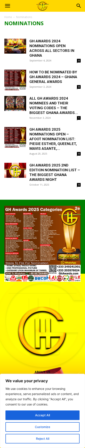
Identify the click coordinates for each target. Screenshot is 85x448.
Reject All (42, 438)
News (9, 31)
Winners (47, 31)
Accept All (42, 415)
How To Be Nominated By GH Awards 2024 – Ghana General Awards (53, 77)
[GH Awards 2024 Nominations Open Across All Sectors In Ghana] (15, 46)
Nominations (27, 31)
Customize (42, 427)
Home (8, 17)
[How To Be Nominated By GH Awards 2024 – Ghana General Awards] (15, 80)
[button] (7, 6)
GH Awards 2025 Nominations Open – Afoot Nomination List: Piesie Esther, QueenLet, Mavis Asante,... (53, 139)
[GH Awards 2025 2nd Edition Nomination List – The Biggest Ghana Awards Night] (15, 170)
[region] (42, 411)
